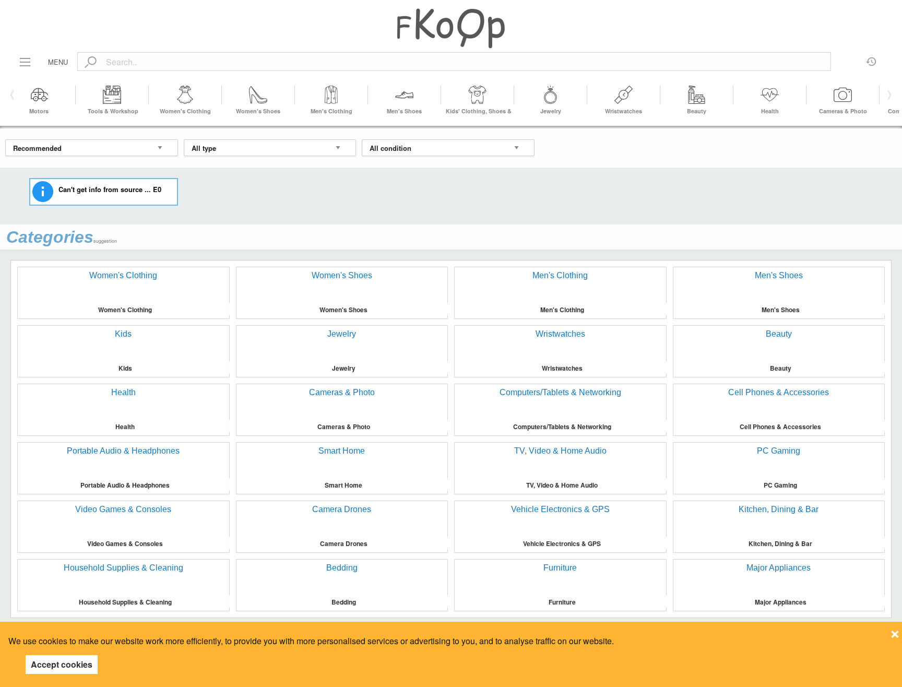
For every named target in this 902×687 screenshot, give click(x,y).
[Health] (769, 95)
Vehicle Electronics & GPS (562, 543)
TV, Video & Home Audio (562, 485)
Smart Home (343, 485)
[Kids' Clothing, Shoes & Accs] (477, 95)
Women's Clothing (185, 111)
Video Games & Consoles (125, 543)
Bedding (343, 602)
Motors (39, 111)
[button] (887, 95)
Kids (125, 368)
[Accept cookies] (894, 631)
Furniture (562, 602)
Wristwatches (623, 111)
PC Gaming (780, 485)
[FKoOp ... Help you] (451, 27)
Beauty (696, 111)
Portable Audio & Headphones (125, 485)
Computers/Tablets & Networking (562, 426)
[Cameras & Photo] (843, 95)
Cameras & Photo (843, 111)
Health (770, 111)
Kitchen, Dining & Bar (780, 543)
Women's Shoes (258, 111)
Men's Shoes (404, 111)
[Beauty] (696, 95)
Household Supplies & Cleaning (125, 602)
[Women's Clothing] (185, 95)
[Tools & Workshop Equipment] (112, 95)
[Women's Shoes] (258, 95)
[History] (871, 58)
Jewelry (550, 111)
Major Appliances (780, 602)
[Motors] (39, 95)
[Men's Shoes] (404, 95)
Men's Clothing (331, 111)
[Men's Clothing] (331, 95)
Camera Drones (343, 543)
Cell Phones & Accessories (780, 426)
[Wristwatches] (623, 95)
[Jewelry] (550, 95)
